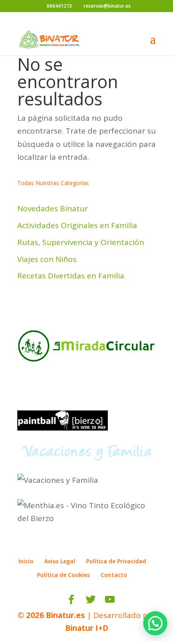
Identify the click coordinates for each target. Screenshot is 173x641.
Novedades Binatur (52, 208)
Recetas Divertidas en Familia (70, 275)
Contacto (114, 575)
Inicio (26, 561)
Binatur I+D (86, 628)
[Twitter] (90, 599)
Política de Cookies (63, 575)
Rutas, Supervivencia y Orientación (80, 242)
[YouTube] (110, 599)
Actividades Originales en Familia (77, 225)
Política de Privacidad (116, 561)
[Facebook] (71, 599)
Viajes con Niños (46, 259)
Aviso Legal (59, 561)
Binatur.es (65, 615)
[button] (155, 623)
